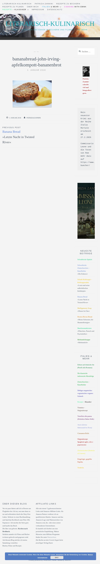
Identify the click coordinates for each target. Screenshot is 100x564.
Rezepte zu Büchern (68, 4)
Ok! (57, 557)
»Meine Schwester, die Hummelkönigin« (85, 319)
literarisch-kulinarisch (17, 4)
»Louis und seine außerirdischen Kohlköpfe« (84, 285)
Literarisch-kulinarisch (50, 23)
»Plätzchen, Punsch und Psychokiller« (85, 331)
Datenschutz (55, 10)
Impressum (38, 10)
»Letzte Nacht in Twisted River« (18, 135)
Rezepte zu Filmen (13, 7)
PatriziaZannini (34, 118)
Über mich (33, 7)
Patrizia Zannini (44, 4)
